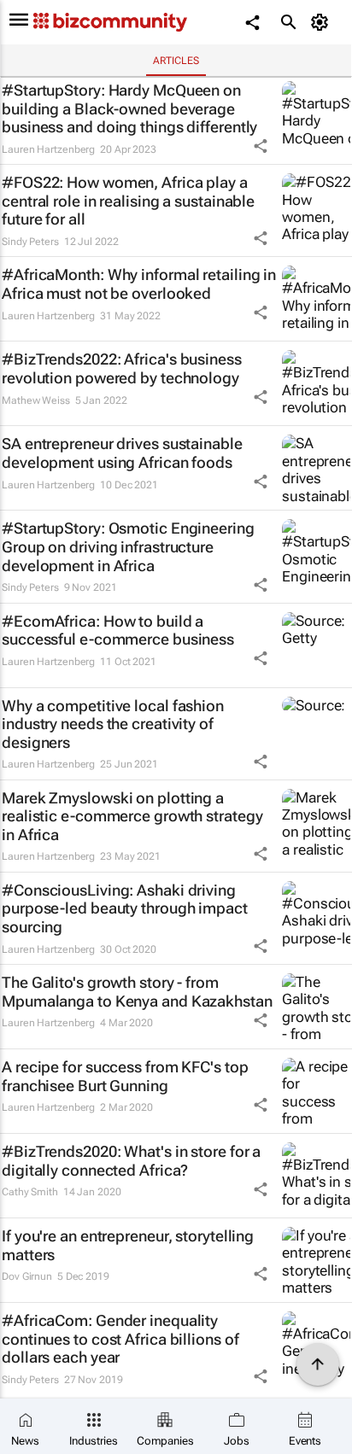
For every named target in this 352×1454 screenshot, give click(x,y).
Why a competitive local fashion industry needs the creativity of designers (113, 724)
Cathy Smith (30, 1192)
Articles (175, 61)
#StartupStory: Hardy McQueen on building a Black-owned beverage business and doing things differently (129, 108)
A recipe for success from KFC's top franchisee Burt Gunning (125, 1076)
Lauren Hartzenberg (48, 149)
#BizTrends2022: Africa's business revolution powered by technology (122, 368)
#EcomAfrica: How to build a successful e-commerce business (118, 630)
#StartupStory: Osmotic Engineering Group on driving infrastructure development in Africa (128, 546)
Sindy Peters (30, 242)
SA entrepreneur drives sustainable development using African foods (122, 453)
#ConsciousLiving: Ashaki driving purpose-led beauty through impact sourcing (125, 908)
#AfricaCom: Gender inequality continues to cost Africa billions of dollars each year (120, 1338)
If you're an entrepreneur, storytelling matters (128, 1245)
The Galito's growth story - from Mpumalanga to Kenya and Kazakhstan (137, 991)
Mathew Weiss (36, 400)
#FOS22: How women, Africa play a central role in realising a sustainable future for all (128, 200)
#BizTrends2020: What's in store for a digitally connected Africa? (131, 1160)
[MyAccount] (322, 22)
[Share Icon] (260, 146)
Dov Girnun (27, 1276)
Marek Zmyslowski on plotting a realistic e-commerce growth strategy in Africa (132, 816)
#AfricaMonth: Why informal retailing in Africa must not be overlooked (139, 284)
